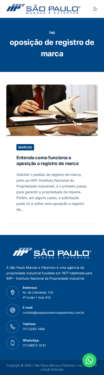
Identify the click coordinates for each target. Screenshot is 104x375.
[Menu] (95, 9)
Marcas (25, 147)
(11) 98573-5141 (34, 345)
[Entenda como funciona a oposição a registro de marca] (52, 110)
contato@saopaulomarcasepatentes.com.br (53, 312)
